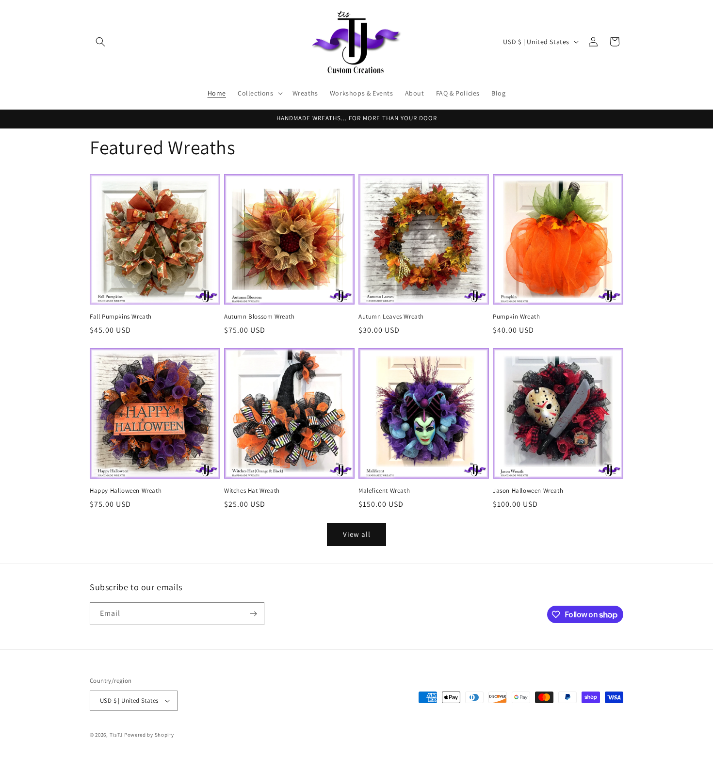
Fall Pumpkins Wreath (121, 317)
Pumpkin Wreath (516, 317)
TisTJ (116, 734)
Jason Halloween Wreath (528, 491)
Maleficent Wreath (384, 491)
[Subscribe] (253, 613)
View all (357, 534)
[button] (100, 41)
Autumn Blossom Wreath (259, 317)
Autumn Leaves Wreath (391, 317)
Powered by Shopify (149, 734)
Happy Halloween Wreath (126, 491)
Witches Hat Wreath (252, 491)
